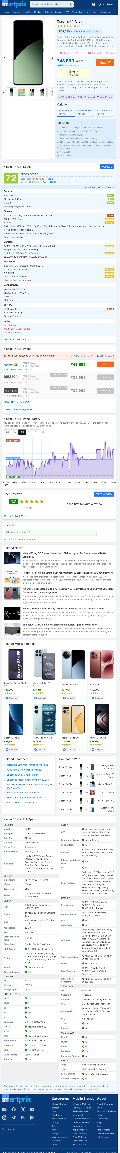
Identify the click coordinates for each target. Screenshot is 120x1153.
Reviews (16, 12)
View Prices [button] (79, 31)
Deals (54, 1144)
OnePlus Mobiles (81, 1122)
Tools (99, 1126)
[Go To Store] (11, 364)
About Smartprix (105, 1104)
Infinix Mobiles (80, 1133)
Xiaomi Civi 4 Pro (70, 684)
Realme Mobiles (80, 1111)
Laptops (58, 12)
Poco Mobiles (79, 1137)
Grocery (56, 1140)
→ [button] (18, 402)
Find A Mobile (103, 1129)
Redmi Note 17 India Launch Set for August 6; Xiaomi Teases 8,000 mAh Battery (68, 572)
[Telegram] (13, 1117)
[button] (67, 97)
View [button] (103, 62)
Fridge (55, 1133)
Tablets (48, 12)
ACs (54, 1129)
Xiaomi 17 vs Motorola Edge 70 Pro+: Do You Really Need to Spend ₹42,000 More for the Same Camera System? (68, 590)
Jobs (99, 1115)
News (6, 12)
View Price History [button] (83, 356)
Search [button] (105, 377)
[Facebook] (13, 1109)
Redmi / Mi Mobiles (82, 1107)
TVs (67, 12)
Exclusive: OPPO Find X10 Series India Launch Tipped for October (60, 624)
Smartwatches (59, 1118)
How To (27, 12)
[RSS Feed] (22, 1117)
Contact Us (102, 1118)
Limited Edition (104, 110)
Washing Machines (61, 1137)
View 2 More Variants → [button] (15, 369)
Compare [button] (107, 167)
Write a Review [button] (104, 494)
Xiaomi (95, 31)
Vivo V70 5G (96, 684)
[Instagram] (4, 1117)
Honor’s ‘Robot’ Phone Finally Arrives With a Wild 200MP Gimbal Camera (64, 608)
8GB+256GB (65, 110)
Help (99, 1122)
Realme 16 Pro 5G (70, 737)
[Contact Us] (4, 1109)
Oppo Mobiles (79, 1126)
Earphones (57, 1115)
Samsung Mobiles (81, 1104)
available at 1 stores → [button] (68, 65)
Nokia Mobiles (79, 1144)
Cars (54, 1111)
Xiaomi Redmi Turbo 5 (43, 737)
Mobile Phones (59, 1104)
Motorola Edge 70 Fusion (41, 684)
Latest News (103, 1137)
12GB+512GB (84, 110)
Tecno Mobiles (80, 1140)
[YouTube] (32, 1109)
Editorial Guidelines (106, 1111)
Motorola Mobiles (81, 1118)
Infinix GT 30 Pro (98, 737)
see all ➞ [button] (52, 179)
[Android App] (32, 1117)
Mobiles (37, 12)
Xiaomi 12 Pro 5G (12, 737)
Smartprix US (8, 1129)
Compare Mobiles (105, 1133)
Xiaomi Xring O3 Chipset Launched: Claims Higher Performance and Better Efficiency (65, 555)
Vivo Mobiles (79, 1115)
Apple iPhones (80, 1129)
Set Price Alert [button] (107, 356)
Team (99, 1107)
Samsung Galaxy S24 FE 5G (16, 684)
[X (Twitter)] (22, 1109)
